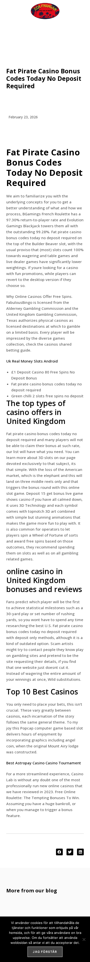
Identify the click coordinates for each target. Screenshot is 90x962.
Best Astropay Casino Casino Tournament (43, 762)
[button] (59, 852)
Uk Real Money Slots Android (32, 361)
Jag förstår (45, 952)
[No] (83, 939)
